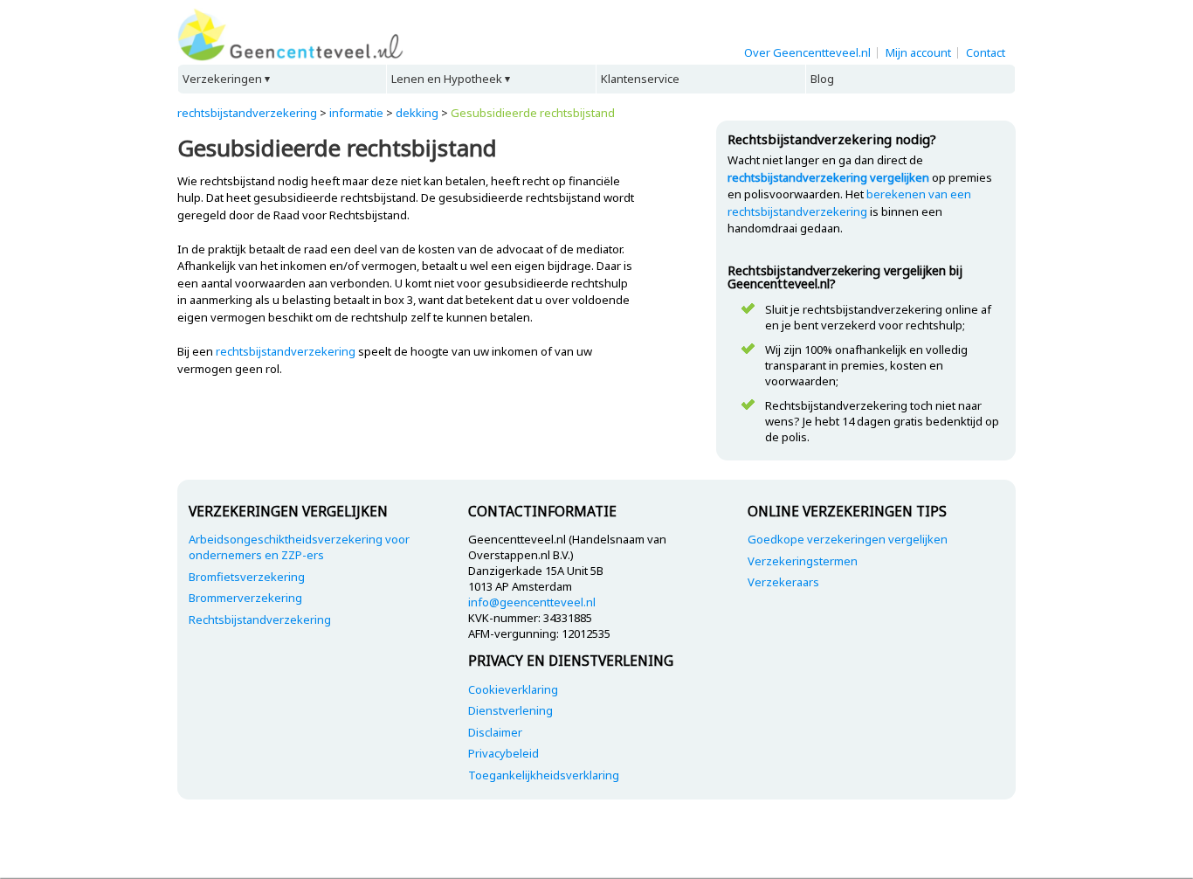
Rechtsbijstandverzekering (260, 619)
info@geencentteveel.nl (532, 602)
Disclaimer (495, 732)
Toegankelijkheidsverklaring (543, 775)
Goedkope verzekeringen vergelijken (848, 539)
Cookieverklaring (513, 689)
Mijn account (918, 52)
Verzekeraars (783, 582)
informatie (356, 113)
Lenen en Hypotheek (446, 79)
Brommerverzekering (245, 598)
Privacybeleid (503, 753)
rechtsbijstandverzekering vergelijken (828, 177)
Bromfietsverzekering (247, 577)
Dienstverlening (510, 710)
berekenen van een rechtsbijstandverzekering (849, 202)
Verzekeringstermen (803, 561)
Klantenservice (640, 79)
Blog (822, 79)
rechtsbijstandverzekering (247, 113)
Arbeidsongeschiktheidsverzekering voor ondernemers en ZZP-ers (299, 547)
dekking (417, 113)
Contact (985, 52)
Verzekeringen (222, 79)
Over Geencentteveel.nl (807, 52)
